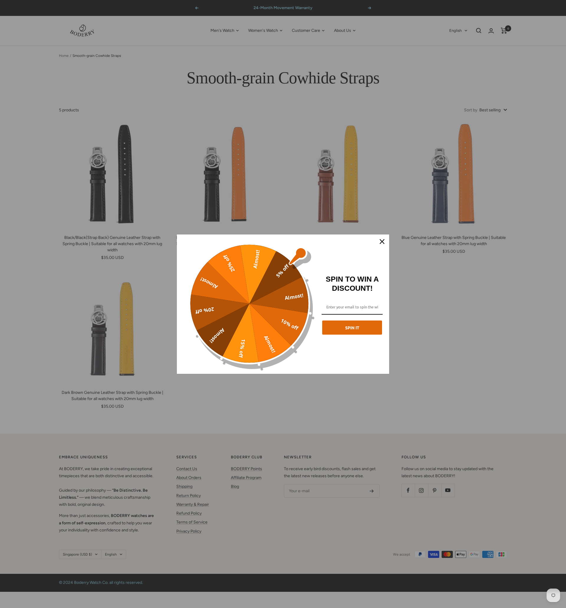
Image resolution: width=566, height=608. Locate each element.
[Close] (382, 241)
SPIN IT (352, 327)
